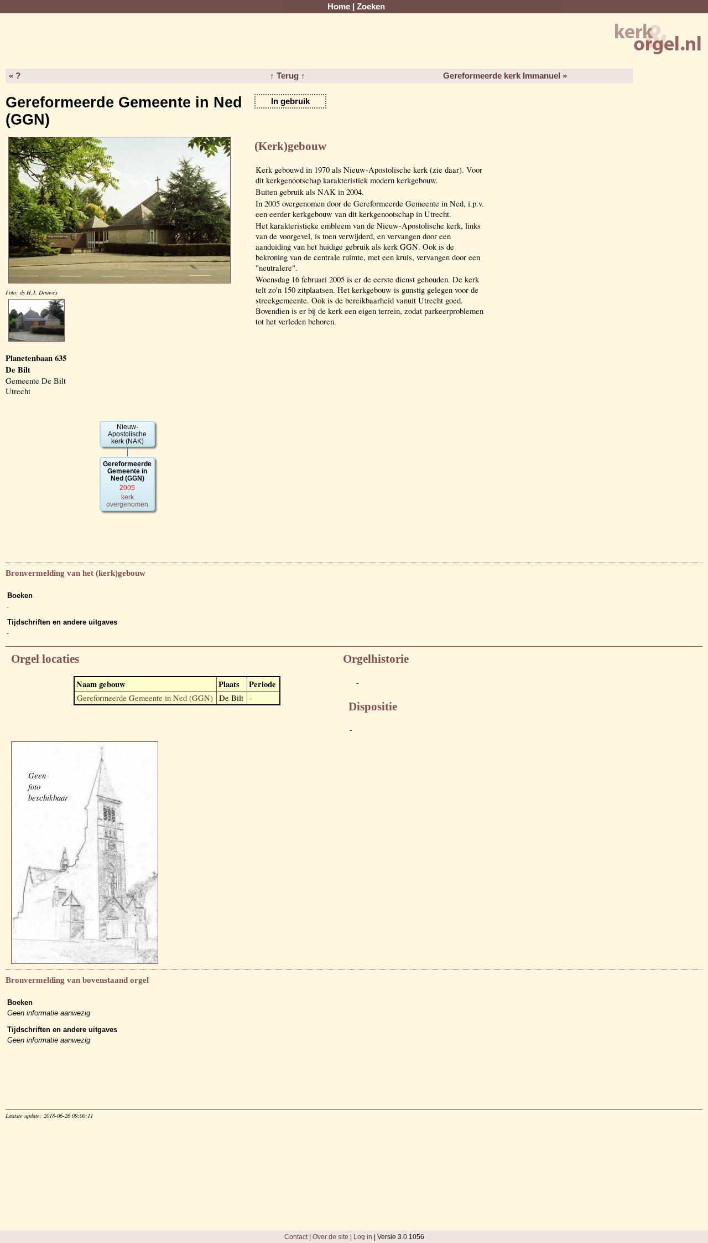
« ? (14, 75)
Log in (362, 1236)
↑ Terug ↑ (287, 75)
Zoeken (371, 6)
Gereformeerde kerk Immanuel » (505, 75)
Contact (296, 1236)
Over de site (330, 1236)
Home (338, 6)
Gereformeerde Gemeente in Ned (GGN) (145, 698)
